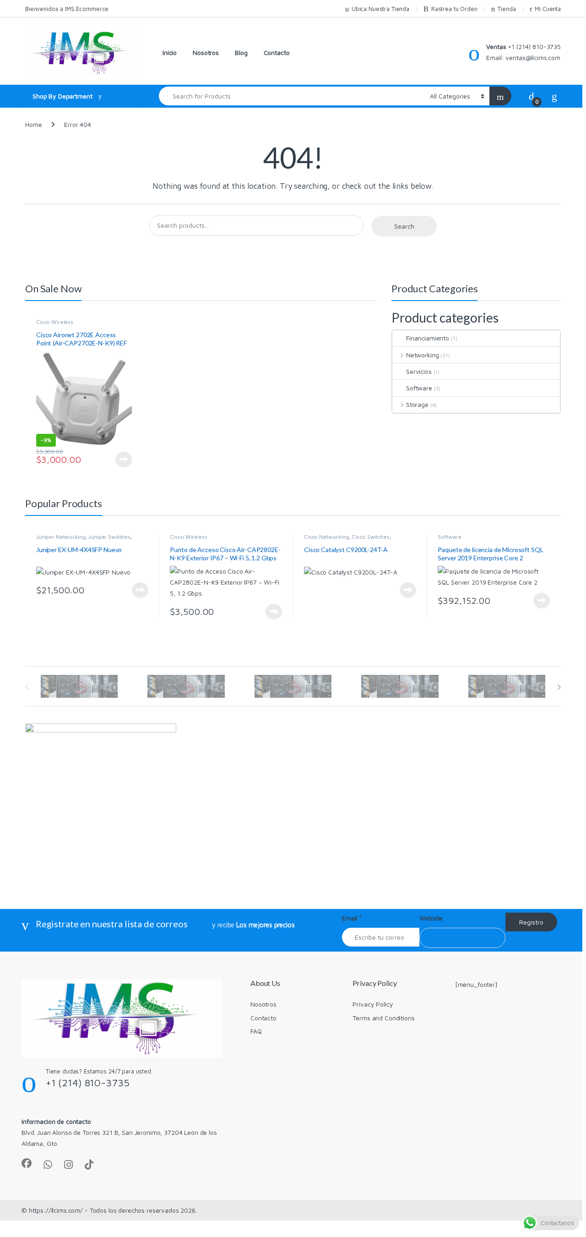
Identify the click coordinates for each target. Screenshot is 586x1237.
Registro (531, 922)
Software (419, 388)
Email (352, 918)
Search (404, 226)
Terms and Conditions (383, 1018)
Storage (417, 404)
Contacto (277, 52)
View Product (120, 459)
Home (33, 124)
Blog (241, 52)
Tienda (506, 8)
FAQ (256, 1031)
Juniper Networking (60, 536)
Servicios (419, 371)
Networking (422, 355)
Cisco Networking (326, 536)
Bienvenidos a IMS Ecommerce (67, 8)
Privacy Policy (373, 1004)
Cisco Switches (370, 536)
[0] (531, 96)
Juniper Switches (109, 536)
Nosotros (206, 52)
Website (431, 918)
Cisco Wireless (54, 321)
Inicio (170, 52)
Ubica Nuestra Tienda (380, 8)
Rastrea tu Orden (454, 8)
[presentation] (559, 687)
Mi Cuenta (548, 8)
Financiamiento (427, 338)
